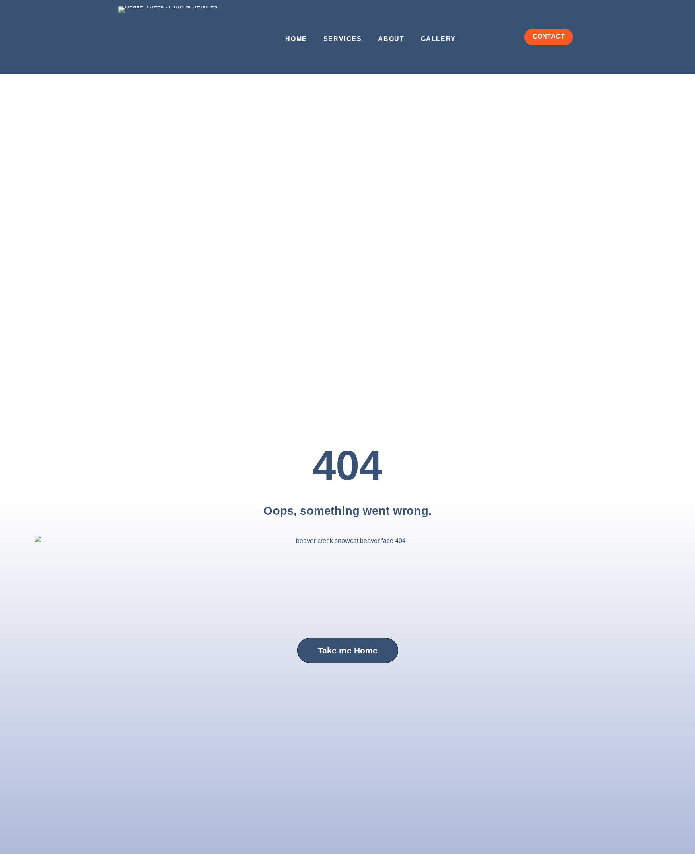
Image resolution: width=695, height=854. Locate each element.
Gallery (438, 38)
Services (342, 38)
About (391, 38)
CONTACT (549, 36)
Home (296, 38)
